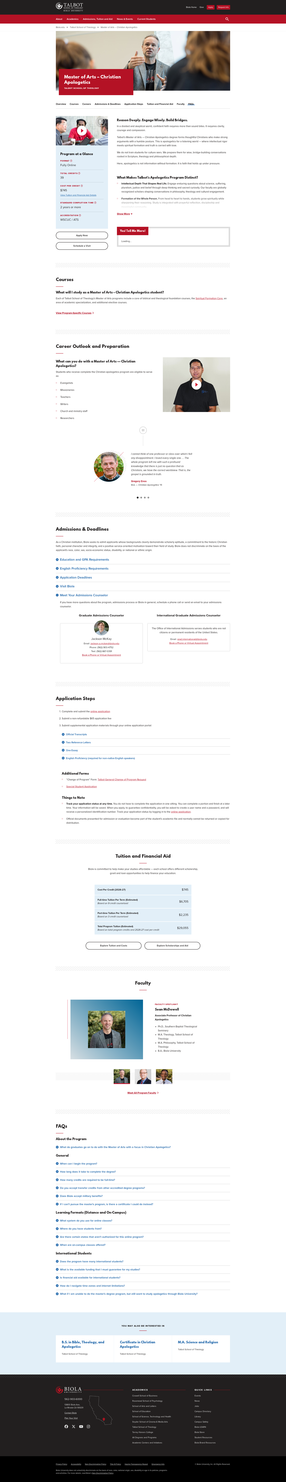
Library (198, 1416)
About (59, 19)
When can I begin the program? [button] (78, 1163)
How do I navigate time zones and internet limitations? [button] (92, 1285)
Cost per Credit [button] (70, 186)
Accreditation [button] (69, 215)
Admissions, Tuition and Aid (97, 19)
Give (202, 7)
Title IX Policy (115, 1464)
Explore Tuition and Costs (113, 945)
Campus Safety (201, 1422)
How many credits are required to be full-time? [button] (87, 1180)
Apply (210, 7)
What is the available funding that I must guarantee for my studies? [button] (100, 1269)
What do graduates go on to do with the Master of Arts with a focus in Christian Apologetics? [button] (115, 1147)
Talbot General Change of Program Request (122, 779)
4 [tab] (148, 497)
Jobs (197, 1406)
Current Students (146, 19)
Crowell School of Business (144, 1395)
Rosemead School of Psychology (147, 1401)
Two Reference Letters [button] (78, 742)
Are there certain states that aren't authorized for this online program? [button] (102, 1237)
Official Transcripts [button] (76, 734)
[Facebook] (66, 1427)
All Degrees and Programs (144, 1437)
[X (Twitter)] (73, 1427)
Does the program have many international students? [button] (91, 1261)
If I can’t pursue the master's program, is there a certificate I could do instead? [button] (106, 1204)
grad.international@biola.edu (192, 639)
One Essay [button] (72, 750)
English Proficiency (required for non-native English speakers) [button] (100, 758)
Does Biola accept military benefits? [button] (81, 1196)
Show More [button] (123, 213)
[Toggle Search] (227, 19)
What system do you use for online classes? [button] (86, 1220)
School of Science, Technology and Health (151, 1416)
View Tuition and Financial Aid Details (78, 195)
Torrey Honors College (142, 1432)
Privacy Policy (61, 1464)
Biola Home (191, 7)
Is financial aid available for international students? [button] (90, 1277)
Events (198, 1395)
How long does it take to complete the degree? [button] (88, 1171)
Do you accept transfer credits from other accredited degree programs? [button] (102, 1188)
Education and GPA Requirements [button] (84, 560)
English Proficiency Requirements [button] (84, 568)
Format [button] (65, 161)
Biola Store (200, 1432)
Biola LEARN (200, 1427)
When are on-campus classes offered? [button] (82, 1245)
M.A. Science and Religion (198, 1342)
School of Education (141, 1411)
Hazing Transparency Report (136, 1464)
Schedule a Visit (82, 245)
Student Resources (203, 1437)
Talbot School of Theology (83, 27)
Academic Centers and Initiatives (147, 1442)
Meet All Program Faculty (142, 1092)
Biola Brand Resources (205, 1442)
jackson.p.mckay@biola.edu (105, 643)
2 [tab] (141, 497)
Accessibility (76, 1464)
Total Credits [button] (69, 173)
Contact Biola (70, 1413)
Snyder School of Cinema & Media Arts (150, 1422)
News (197, 1401)
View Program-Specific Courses (73, 313)
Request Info (223, 7)
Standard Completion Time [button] (77, 203)
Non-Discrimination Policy (95, 1464)
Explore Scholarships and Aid (172, 945)
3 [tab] (145, 497)
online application (100, 711)
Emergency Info (158, 1464)
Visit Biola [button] (67, 586)
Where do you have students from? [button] (81, 1228)
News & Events (125, 19)
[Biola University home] (89, 1390)
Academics (73, 19)
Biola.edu (60, 27)
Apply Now (82, 235)
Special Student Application (81, 786)
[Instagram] (88, 1427)
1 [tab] (137, 497)
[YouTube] (81, 1427)
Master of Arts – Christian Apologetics (119, 27)
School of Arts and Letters (144, 1406)
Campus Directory (203, 1411)
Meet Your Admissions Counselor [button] (84, 595)
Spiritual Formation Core (209, 298)
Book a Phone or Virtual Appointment (101, 655)
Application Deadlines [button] (76, 577)
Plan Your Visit (71, 1418)
